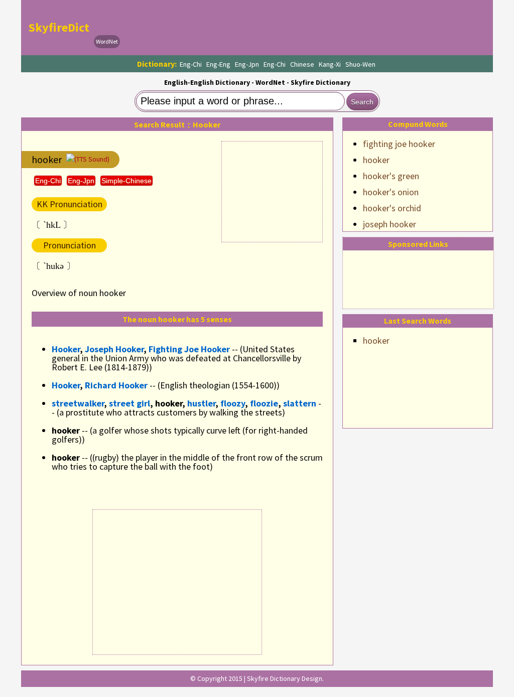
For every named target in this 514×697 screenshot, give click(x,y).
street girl (129, 403)
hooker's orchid (392, 208)
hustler (201, 403)
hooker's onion (391, 192)
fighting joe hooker (399, 144)
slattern (299, 403)
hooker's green (391, 176)
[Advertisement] (305, 27)
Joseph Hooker (114, 349)
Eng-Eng (218, 64)
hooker (376, 160)
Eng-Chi (191, 64)
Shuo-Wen (360, 64)
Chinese (302, 64)
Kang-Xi (330, 64)
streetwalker (78, 403)
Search (362, 102)
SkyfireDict (59, 27)
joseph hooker (389, 224)
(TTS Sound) (91, 159)
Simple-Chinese (126, 181)
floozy (232, 403)
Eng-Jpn (247, 64)
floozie (264, 403)
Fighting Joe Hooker (189, 349)
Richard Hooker (116, 385)
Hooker (66, 349)
